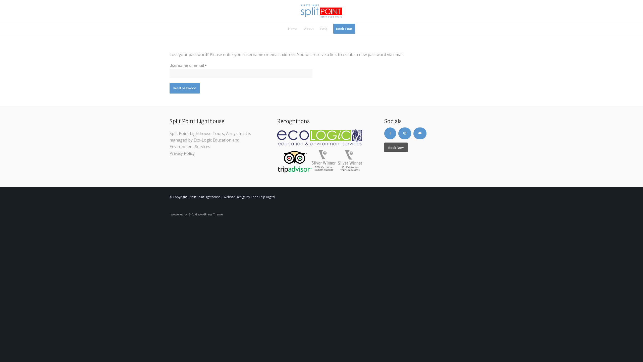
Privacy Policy (182, 153)
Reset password (184, 88)
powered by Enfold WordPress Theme (197, 214)
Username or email (188, 65)
